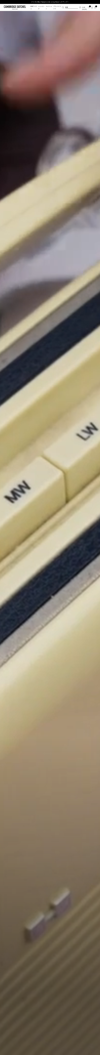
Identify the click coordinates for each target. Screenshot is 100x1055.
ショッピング (41, 7)
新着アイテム (33, 7)
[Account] (92, 7)
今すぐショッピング (16, 1040)
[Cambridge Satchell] (15, 7)
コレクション (49, 7)
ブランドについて (57, 7)
